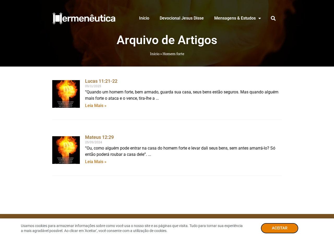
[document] (167, 119)
